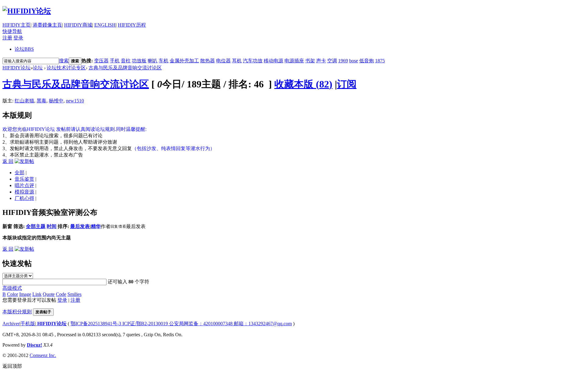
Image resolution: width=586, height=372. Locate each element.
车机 (163, 60)
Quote (49, 294)
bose (353, 60)
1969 (343, 60)
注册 (7, 37)
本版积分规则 (17, 311)
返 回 (7, 161)
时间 (51, 226)
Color (12, 294)
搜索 (64, 60)
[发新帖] (24, 161)
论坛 (24, 49)
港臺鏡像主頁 (47, 25)
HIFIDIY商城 (78, 25)
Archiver (11, 323)
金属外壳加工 (184, 60)
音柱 (126, 60)
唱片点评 (24, 185)
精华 (96, 226)
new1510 (75, 100)
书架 (310, 60)
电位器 (223, 60)
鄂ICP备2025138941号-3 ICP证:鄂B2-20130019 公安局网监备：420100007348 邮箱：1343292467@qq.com (181, 323)
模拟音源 (24, 191)
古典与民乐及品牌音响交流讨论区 (125, 67)
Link (37, 294)
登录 (18, 37)
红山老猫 (24, 100)
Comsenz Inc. (43, 355)
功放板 (139, 60)
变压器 (101, 60)
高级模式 (12, 288)
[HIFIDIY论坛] (26, 11)
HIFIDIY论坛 (16, 67)
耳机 (237, 60)
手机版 (27, 323)
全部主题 (35, 226)
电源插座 (294, 60)
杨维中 (56, 100)
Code (61, 294)
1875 (380, 60)
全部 (19, 172)
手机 (115, 60)
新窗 (7, 226)
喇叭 (152, 60)
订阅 (346, 84)
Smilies (74, 294)
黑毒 (41, 100)
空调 (332, 60)
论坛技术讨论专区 (66, 67)
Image (25, 294)
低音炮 (366, 60)
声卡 (321, 60)
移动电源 (273, 60)
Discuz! (34, 345)
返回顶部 (12, 366)
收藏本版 (303, 84)
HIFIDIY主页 (16, 25)
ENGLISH (105, 25)
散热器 (207, 60)
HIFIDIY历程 (132, 25)
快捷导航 (12, 31)
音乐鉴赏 (24, 179)
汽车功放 (252, 60)
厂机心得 (24, 198)
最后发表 (80, 226)
